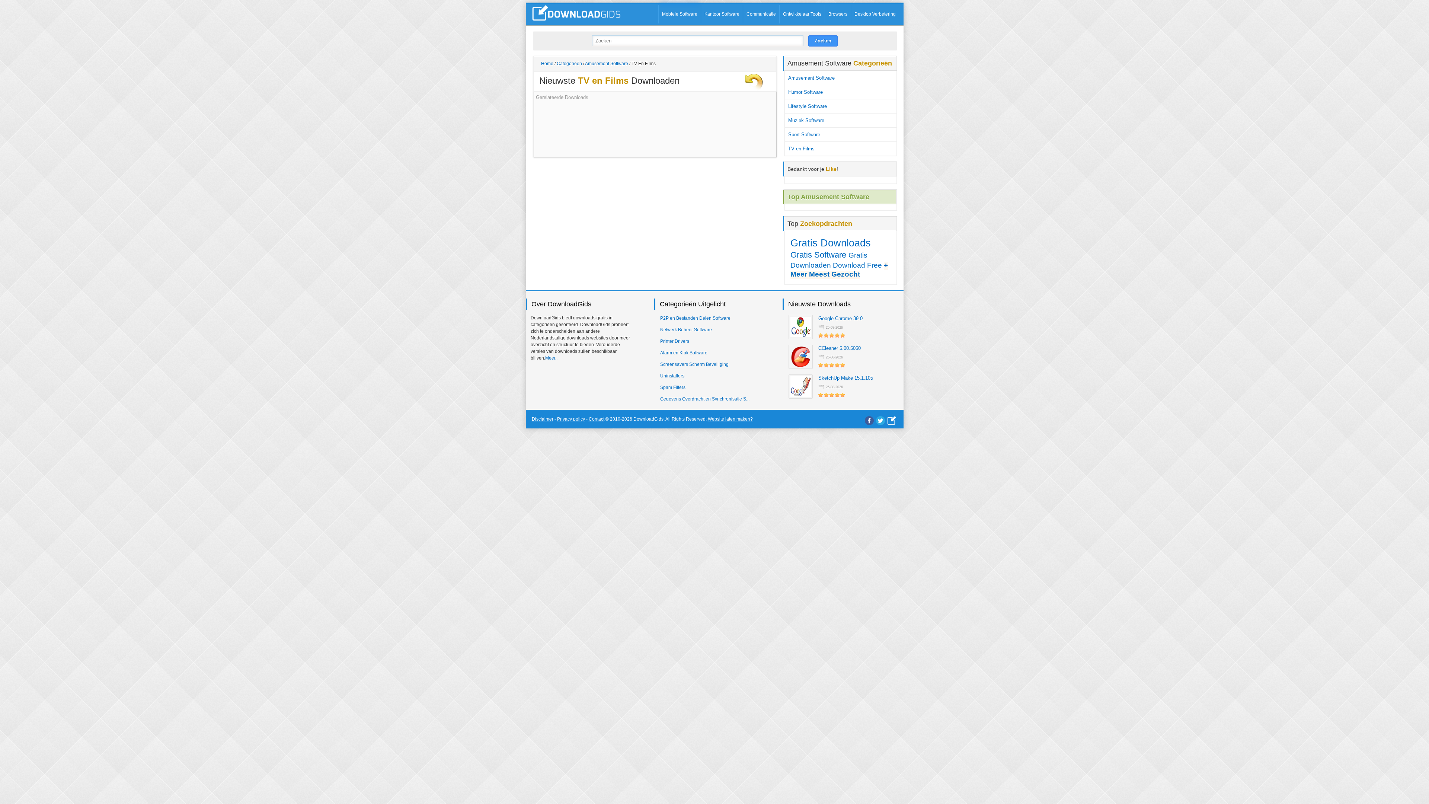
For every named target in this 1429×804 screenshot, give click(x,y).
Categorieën (569, 63)
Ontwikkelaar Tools (802, 14)
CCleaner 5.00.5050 (839, 348)
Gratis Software (818, 254)
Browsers (837, 14)
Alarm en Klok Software (683, 352)
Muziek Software (806, 120)
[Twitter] (880, 420)
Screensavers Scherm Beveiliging (694, 364)
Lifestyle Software (807, 106)
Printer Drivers (674, 341)
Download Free (857, 265)
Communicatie (761, 14)
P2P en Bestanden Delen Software (695, 318)
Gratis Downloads (830, 243)
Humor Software (805, 92)
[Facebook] (869, 420)
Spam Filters (672, 387)
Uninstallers (672, 376)
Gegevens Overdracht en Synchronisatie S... (704, 399)
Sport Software (804, 134)
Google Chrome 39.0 (840, 318)
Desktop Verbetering (875, 14)
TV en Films (801, 148)
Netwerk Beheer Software (686, 329)
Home (547, 63)
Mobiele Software (679, 14)
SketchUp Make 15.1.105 (845, 378)
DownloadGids (648, 419)
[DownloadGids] (891, 420)
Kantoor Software (721, 14)
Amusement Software (606, 63)
